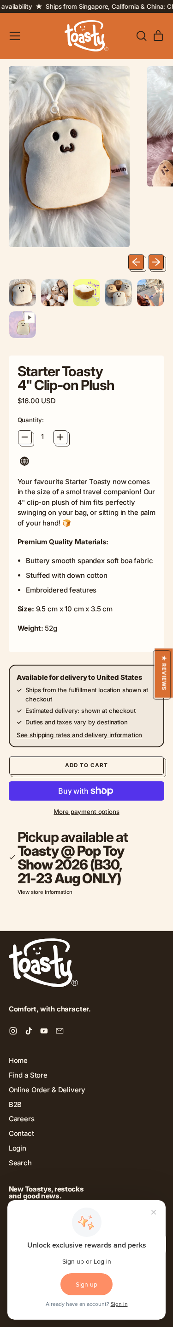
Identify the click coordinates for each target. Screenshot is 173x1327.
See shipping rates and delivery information (80, 735)
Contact (21, 1133)
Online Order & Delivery (47, 1089)
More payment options (86, 811)
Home (18, 1060)
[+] (60, 437)
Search (20, 1162)
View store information (45, 892)
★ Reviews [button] (164, 672)
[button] (22, 292)
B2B (15, 1104)
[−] (25, 437)
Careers (22, 1118)
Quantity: (31, 420)
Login (17, 1148)
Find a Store (28, 1075)
